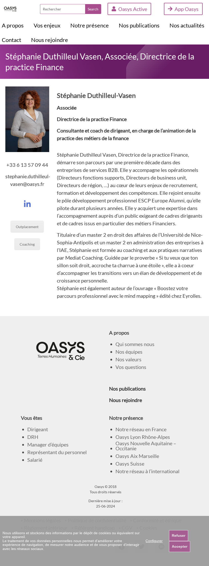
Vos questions (130, 367)
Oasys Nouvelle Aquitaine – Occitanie (145, 446)
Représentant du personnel (57, 452)
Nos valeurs (128, 359)
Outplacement (27, 227)
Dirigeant (37, 429)
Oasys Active (132, 9)
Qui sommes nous (134, 344)
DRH (32, 437)
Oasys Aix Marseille (137, 456)
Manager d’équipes (48, 444)
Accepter (179, 546)
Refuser (178, 535)
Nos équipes (128, 351)
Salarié (34, 460)
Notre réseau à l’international (147, 471)
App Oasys (187, 9)
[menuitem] (12, 25)
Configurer (154, 541)
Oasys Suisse (129, 463)
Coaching (27, 244)
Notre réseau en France (140, 429)
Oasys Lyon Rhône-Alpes (142, 437)
